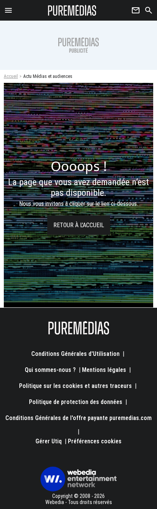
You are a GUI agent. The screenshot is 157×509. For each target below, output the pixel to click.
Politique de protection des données (75, 402)
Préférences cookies (95, 441)
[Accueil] (72, 10)
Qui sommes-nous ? (50, 369)
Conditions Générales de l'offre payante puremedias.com (78, 418)
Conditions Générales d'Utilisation (75, 353)
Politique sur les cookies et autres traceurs (75, 385)
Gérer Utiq (48, 441)
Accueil (11, 76)
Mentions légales (104, 369)
